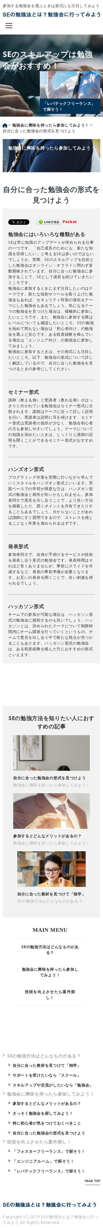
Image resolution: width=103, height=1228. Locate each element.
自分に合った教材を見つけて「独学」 (51, 893)
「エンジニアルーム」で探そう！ (43, 1161)
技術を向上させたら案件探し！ (39, 1142)
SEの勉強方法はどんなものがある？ (50, 901)
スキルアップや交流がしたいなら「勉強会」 (53, 1085)
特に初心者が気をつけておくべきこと (47, 1123)
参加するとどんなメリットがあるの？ (47, 835)
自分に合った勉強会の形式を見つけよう (49, 777)
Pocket (70, 221)
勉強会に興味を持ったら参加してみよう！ (51, 148)
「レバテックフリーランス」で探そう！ (49, 1171)
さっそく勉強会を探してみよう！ (43, 1113)
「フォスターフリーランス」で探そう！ (49, 1151)
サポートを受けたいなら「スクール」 (47, 1075)
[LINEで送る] (49, 221)
